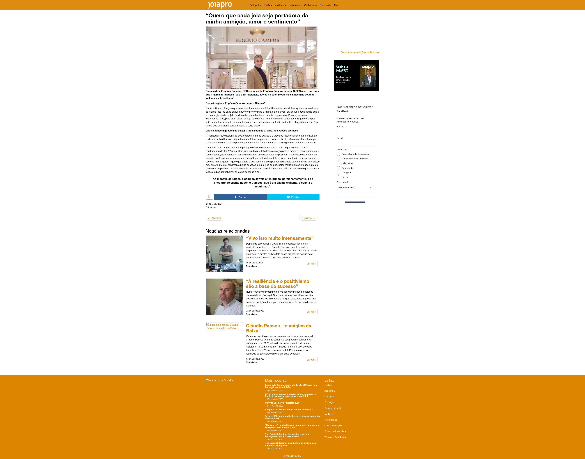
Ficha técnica (330, 419)
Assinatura (281, 5)
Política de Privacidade (335, 431)
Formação (329, 402)
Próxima (308, 218)
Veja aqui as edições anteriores (360, 52)
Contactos (329, 396)
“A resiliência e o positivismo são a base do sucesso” (277, 283)
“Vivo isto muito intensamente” (280, 238)
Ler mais (311, 263)
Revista (268, 5)
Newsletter (295, 5)
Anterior (214, 218)
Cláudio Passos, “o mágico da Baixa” (278, 328)
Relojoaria (325, 5)
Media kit (328, 413)
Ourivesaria (310, 5)
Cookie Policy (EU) (333, 425)
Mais (337, 5)
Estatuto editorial (332, 408)
